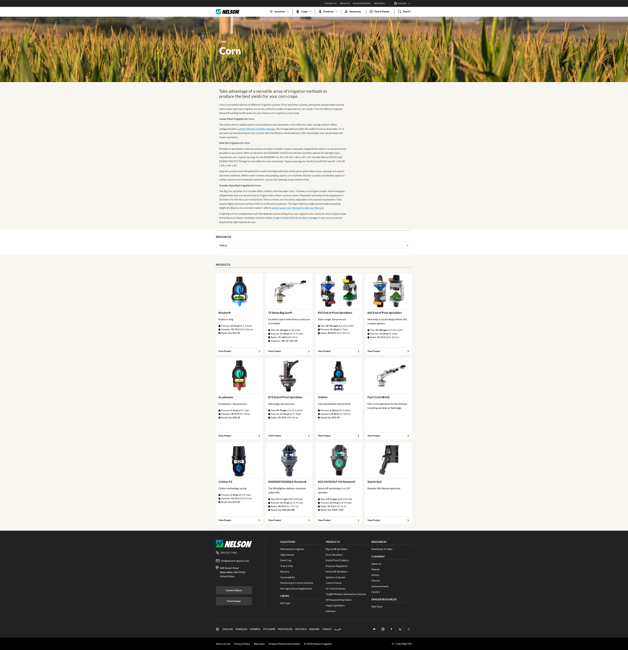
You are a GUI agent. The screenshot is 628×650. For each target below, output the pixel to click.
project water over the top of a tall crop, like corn (298, 207)
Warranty (259, 643)
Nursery (284, 571)
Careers (375, 591)
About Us (344, 3)
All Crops (285, 603)
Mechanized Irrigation (292, 548)
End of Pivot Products (337, 560)
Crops (222, 41)
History (375, 574)
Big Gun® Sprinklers (337, 548)
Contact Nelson (234, 590)
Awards (375, 569)
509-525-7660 (228, 552)
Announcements (362, 3)
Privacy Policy (242, 643)
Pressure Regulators (337, 565)
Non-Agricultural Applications (296, 588)
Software (331, 611)
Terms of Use (223, 643)
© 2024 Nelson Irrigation (318, 643)
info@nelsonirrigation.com (235, 560)
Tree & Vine (286, 565)
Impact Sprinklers (335, 605)
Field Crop (285, 560)
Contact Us (331, 3)
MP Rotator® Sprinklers (339, 599)
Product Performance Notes (284, 643)
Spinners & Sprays (335, 577)
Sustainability (287, 577)
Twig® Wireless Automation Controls (346, 594)
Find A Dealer (234, 601)
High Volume (287, 554)
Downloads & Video (381, 548)
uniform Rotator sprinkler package (256, 128)
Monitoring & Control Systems (296, 582)
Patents (375, 580)
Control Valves (334, 582)
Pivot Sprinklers (334, 554)
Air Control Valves (335, 588)
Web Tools (379, 3)
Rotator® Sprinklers (337, 571)
